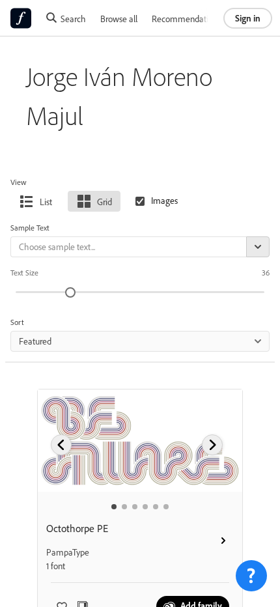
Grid (104, 201)
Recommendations (186, 18)
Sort (17, 322)
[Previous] (61, 444)
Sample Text (29, 228)
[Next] (212, 444)
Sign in (247, 17)
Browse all (118, 18)
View (18, 182)
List (46, 201)
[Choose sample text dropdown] (258, 246)
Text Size (24, 272)
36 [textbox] (266, 272)
